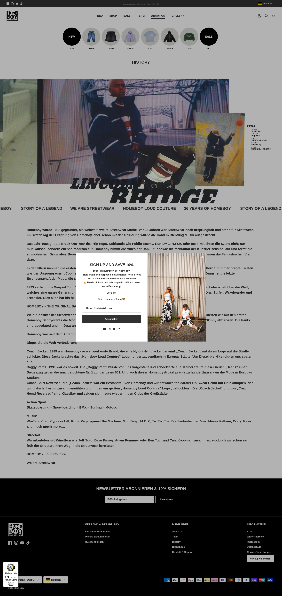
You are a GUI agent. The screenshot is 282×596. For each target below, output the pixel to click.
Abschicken (111, 319)
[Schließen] (202, 257)
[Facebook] (104, 329)
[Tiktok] (119, 329)
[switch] (11, 584)
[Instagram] (109, 329)
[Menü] (16, 564)
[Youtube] (114, 329)
